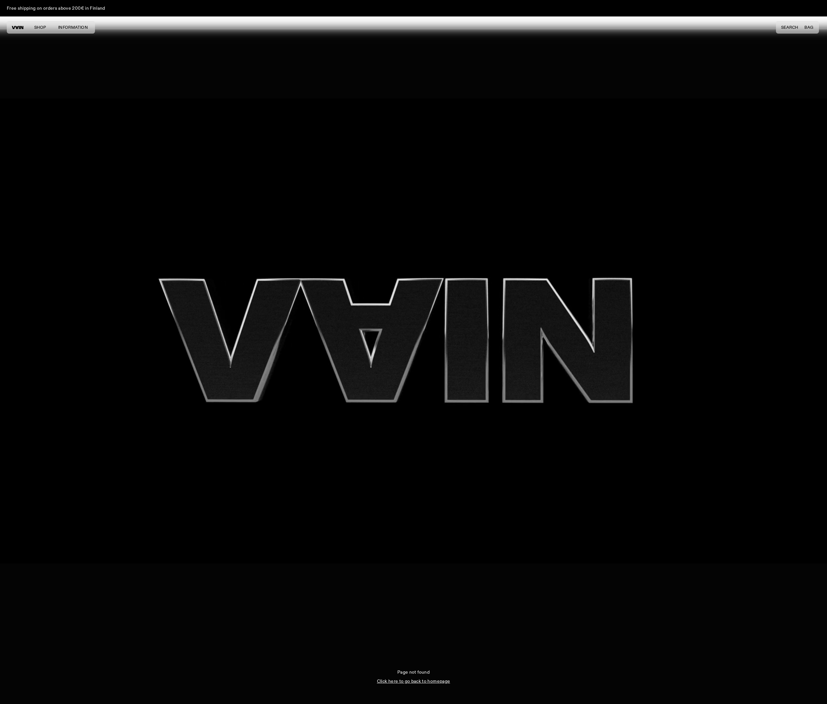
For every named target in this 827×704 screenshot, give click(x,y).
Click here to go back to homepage (413, 681)
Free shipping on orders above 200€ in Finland (56, 8)
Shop (40, 27)
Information (73, 27)
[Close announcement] (815, 8)
